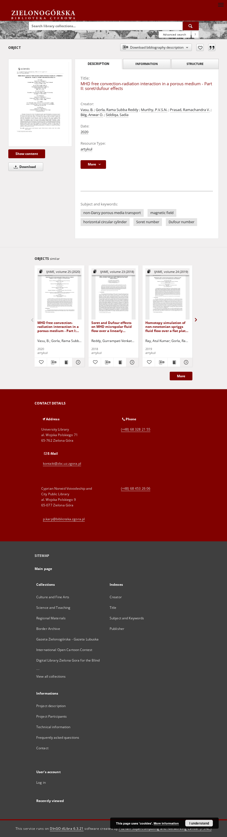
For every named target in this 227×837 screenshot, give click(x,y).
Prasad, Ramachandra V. (190, 109)
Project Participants (51, 716)
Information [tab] (146, 64)
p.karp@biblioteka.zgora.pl (64, 519)
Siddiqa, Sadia (117, 114)
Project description (51, 705)
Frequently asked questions (57, 737)
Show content (27, 153)
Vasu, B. (87, 109)
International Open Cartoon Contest (64, 649)
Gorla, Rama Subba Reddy (117, 109)
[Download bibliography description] (53, 362)
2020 (84, 132)
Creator (116, 597)
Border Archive (48, 628)
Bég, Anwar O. (92, 114)
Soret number (147, 222)
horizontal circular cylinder (105, 222)
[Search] (191, 25)
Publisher (117, 628)
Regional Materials (51, 618)
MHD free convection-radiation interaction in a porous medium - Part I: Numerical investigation (58, 326)
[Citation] (211, 47)
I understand (199, 823)
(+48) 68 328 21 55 (135, 429)
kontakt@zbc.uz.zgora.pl (62, 463)
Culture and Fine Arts (52, 597)
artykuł (86, 149)
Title (113, 607)
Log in (41, 782)
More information (166, 823)
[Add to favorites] (200, 47)
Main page (43, 568)
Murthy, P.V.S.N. (154, 109)
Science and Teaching (53, 607)
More (181, 376)
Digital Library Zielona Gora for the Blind (68, 660)
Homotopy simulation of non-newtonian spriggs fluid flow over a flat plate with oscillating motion (166, 326)
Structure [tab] (195, 64)
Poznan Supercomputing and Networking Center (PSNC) (165, 828)
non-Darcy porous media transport (112, 212)
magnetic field (162, 212)
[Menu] (221, 4)
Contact (42, 748)
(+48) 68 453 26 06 (135, 488)
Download (27, 166)
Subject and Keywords (127, 618)
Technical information (53, 727)
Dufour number (181, 222)
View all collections (51, 676)
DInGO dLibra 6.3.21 (67, 828)
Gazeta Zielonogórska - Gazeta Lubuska (67, 639)
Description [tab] (98, 64)
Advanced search (174, 34)
